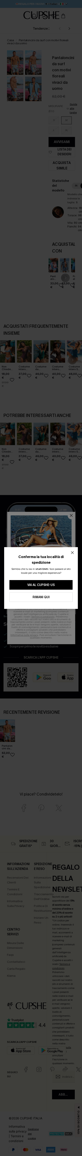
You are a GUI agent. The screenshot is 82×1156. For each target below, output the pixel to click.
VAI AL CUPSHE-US (41, 585)
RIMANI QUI (41, 597)
